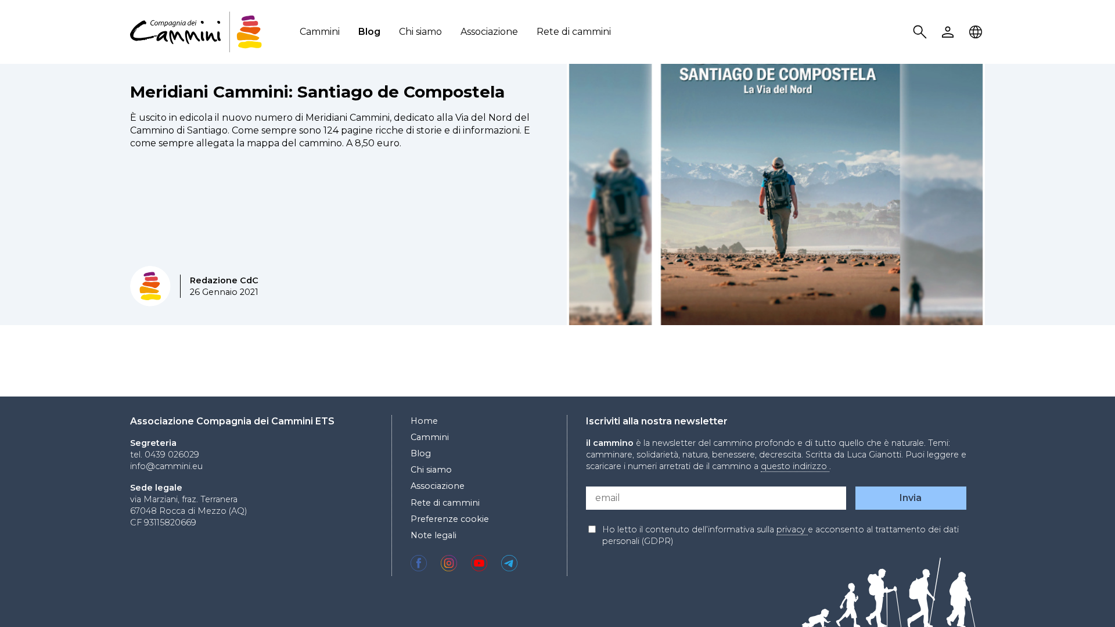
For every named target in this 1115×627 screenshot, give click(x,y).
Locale (977, 32)
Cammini (320, 31)
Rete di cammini (574, 31)
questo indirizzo (795, 466)
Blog (369, 31)
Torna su (1077, 597)
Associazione (489, 31)
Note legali (433, 535)
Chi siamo (420, 31)
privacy (792, 529)
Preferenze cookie (450, 519)
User (949, 32)
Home (424, 421)
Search (921, 32)
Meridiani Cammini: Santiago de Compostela (317, 92)
